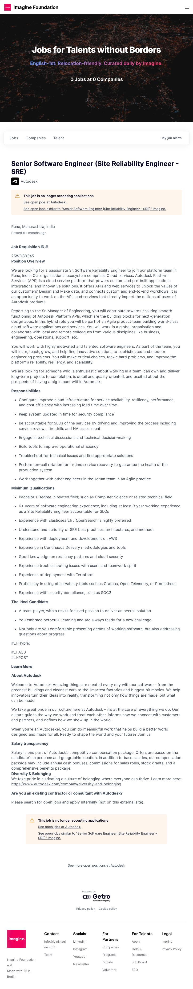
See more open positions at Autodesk (96, 865)
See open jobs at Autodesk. (45, 202)
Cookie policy (108, 908)
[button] (7, 7)
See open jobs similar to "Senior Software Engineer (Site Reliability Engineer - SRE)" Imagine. (95, 209)
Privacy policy (85, 908)
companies (36, 138)
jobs (13, 138)
